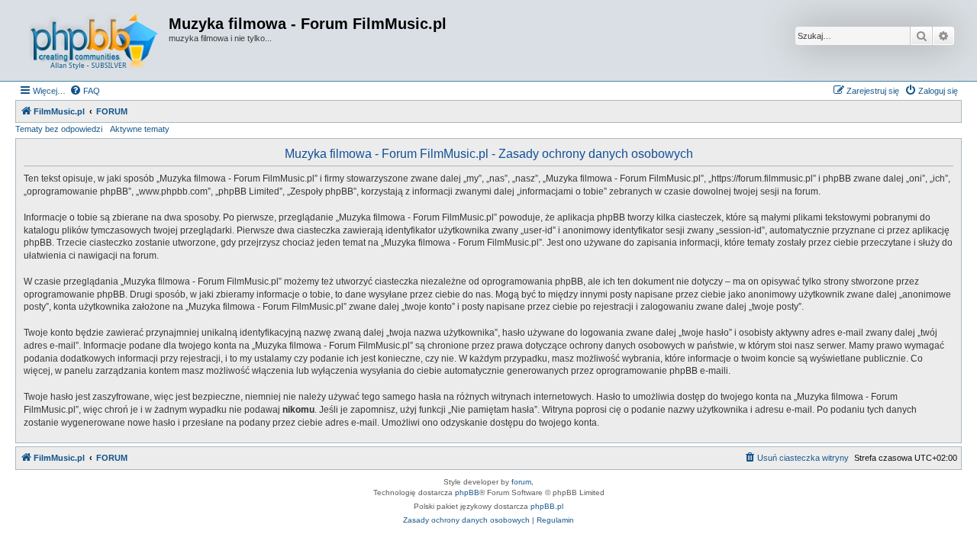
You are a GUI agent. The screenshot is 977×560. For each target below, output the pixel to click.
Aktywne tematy (139, 129)
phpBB (467, 492)
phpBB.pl (546, 506)
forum (521, 482)
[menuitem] (84, 91)
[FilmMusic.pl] (94, 40)
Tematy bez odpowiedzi (58, 129)
